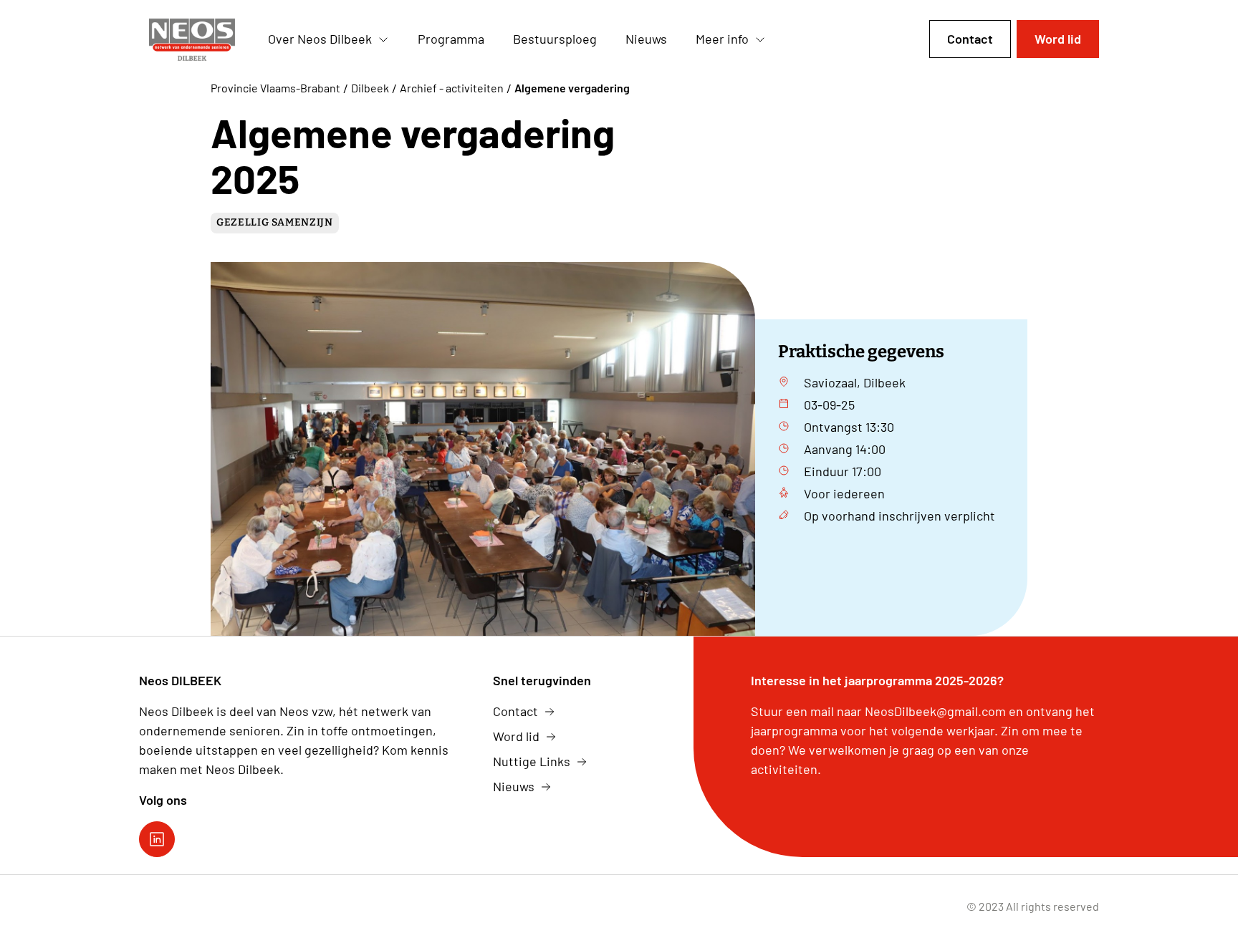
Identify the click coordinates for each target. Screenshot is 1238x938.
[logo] (192, 39)
